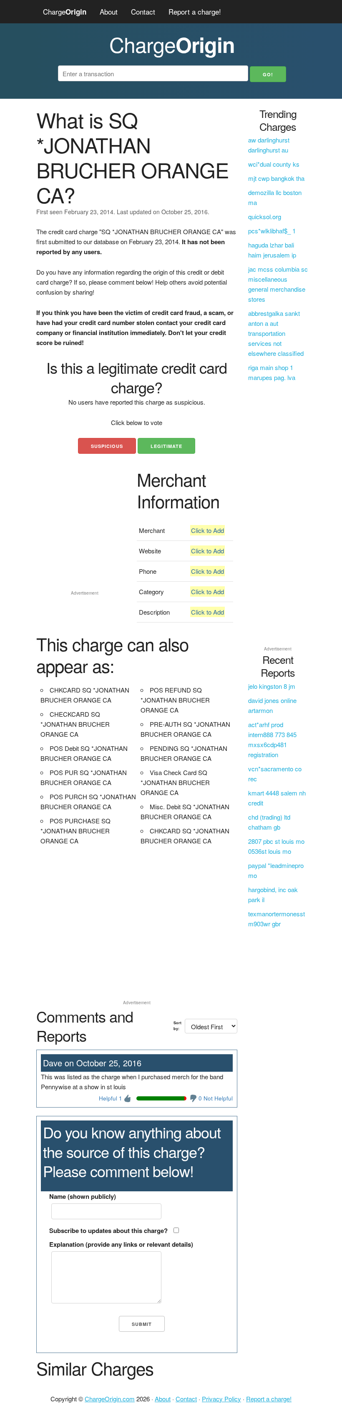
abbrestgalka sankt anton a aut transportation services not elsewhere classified (276, 333)
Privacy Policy (221, 1398)
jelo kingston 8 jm (271, 686)
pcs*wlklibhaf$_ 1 (272, 230)
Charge (64, 11)
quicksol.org (264, 216)
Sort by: (177, 1025)
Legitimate (166, 446)
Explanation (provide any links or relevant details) (121, 1244)
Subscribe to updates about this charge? (108, 1230)
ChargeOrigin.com (110, 1398)
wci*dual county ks (273, 164)
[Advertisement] (84, 545)
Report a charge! (194, 11)
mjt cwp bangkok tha (276, 178)
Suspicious (107, 446)
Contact (143, 11)
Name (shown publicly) (82, 1196)
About (109, 11)
